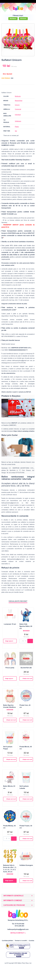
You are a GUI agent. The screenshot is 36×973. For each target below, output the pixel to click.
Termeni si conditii (21, 941)
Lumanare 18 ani (10, 624)
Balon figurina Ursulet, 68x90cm (9, 706)
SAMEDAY (18, 291)
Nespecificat (18, 101)
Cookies (31, 941)
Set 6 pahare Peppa (7, 748)
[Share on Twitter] (25, 87)
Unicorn (17, 105)
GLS (26, 291)
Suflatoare (18, 121)
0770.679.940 (19, 924)
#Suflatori (13, 19)
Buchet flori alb (26, 668)
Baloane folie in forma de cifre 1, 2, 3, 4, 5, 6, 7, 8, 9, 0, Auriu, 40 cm (9, 868)
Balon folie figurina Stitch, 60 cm (25, 626)
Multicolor (18, 96)
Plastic (17, 127)
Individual (18, 115)
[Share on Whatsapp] (33, 87)
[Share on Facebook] (22, 87)
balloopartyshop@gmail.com (20, 360)
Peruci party (9, 668)
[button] (30, 641)
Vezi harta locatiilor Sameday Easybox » (15, 160)
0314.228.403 (19, 926)
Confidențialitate (7, 941)
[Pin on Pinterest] (29, 87)
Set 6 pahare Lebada (24, 787)
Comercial (18, 109)
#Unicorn (23, 19)
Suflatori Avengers (26, 865)
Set (16, 131)
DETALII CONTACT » (18, 933)
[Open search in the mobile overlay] (28, 8)
